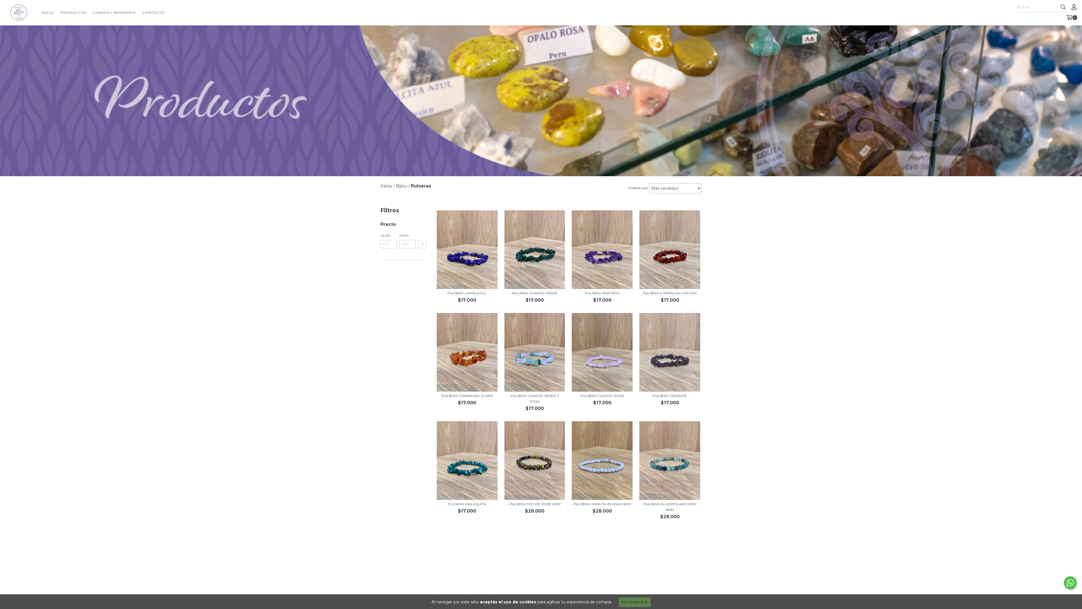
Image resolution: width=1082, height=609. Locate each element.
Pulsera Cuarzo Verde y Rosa (535, 398)
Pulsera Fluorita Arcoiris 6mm (670, 507)
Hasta (404, 235)
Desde (385, 235)
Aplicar (422, 244)
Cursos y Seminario (114, 12)
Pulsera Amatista (602, 293)
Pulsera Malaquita (467, 504)
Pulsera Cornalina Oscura (670, 293)
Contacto (153, 12)
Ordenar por (638, 188)
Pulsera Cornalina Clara (467, 396)
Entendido (635, 602)
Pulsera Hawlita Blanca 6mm (602, 504)
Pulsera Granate (670, 396)
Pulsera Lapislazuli (467, 293)
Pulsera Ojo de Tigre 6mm (534, 504)
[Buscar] (1063, 7)
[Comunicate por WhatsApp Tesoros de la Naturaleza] (1070, 582)
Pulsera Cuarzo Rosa (602, 396)
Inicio (48, 12)
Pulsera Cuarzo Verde (535, 293)
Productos (73, 12)
